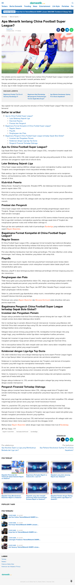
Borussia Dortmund (43, 300)
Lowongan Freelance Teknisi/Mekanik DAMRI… (24, 539)
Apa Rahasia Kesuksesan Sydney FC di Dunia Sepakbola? (56, 447)
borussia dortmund (22, 432)
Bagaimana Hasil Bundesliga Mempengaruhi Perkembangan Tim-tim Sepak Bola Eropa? (37, 96)
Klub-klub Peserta (15, 121)
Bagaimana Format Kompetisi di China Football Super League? (28, 126)
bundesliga (34, 432)
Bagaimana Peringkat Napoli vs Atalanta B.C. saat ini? (36, 476)
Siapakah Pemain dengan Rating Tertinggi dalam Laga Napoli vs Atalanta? (61, 497)
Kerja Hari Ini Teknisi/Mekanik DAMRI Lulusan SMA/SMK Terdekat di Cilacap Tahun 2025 (33, 12)
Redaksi (4, 561)
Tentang (4, 559)
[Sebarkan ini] (58, 30)
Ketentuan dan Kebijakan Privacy (11, 566)
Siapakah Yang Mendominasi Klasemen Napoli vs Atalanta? (12, 496)
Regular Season (15, 128)
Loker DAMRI (12, 515)
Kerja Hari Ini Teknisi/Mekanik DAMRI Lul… (23, 532)
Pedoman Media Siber (8, 564)
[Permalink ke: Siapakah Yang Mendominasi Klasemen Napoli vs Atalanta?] (13, 488)
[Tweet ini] (63, 30)
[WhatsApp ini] (71, 30)
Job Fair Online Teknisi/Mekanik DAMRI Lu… (23, 517)
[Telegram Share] (67, 30)
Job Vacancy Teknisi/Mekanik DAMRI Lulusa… (24, 547)
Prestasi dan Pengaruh (17, 123)
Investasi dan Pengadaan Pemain (21, 138)
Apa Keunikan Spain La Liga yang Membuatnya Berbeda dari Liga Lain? (19, 447)
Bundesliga (49, 226)
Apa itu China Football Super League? (19, 116)
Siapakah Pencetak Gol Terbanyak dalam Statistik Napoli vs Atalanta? (12, 476)
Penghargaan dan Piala (17, 133)
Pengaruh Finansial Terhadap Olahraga (23, 143)
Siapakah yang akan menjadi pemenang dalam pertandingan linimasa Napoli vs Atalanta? (36, 497)
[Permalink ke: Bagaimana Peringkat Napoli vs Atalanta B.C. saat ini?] (37, 467)
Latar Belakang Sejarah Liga (19, 118)
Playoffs (12, 131)
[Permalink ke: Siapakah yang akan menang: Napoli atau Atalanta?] (62, 467)
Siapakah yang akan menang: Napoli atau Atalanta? (61, 476)
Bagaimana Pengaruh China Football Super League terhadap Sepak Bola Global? (34, 135)
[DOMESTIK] (37, 2)
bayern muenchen (8, 432)
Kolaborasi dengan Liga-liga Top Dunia (23, 140)
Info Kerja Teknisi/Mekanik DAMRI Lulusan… (23, 524)
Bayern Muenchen (13, 229)
